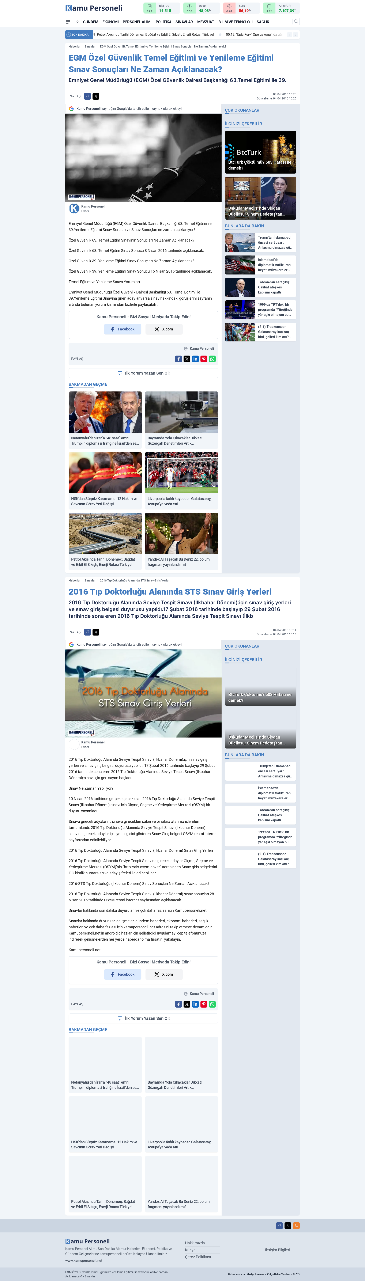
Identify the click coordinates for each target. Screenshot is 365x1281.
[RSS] (296, 1225)
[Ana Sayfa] (77, 21)
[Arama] (296, 21)
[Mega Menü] (68, 21)
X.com (167, 329)
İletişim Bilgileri (277, 1250)
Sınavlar (184, 22)
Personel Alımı (137, 22)
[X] (288, 1225)
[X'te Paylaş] (96, 96)
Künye (190, 1250)
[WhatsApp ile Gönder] (212, 359)
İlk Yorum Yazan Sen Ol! (147, 373)
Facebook (126, 329)
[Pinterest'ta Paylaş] (203, 359)
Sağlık (263, 22)
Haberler (74, 46)
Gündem (90, 22)
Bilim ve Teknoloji (235, 22)
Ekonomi (110, 22)
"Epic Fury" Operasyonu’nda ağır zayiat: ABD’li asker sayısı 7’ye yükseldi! (155, 35)
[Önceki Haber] (289, 34)
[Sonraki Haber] (295, 34)
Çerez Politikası (198, 1257)
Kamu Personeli (93, 208)
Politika (163, 22)
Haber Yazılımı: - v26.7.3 (264, 1274)
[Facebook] (279, 1225)
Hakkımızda (195, 1243)
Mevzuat (205, 22)
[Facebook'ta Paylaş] (87, 96)
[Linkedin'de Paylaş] (195, 359)
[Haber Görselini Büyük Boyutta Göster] (143, 158)
